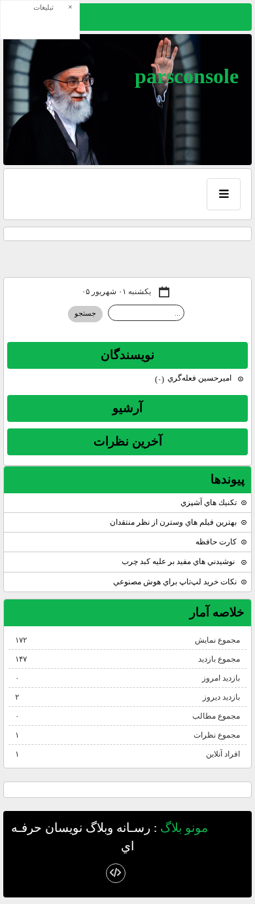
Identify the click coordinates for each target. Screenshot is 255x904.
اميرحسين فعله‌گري (194, 378)
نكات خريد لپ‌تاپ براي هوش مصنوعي (175, 581)
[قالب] (116, 873)
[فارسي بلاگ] (231, 829)
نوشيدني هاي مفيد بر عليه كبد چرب (179, 561)
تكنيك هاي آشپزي (208, 502)
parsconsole (187, 76)
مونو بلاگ (184, 828)
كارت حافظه (216, 541)
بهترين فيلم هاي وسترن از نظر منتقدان (173, 522)
